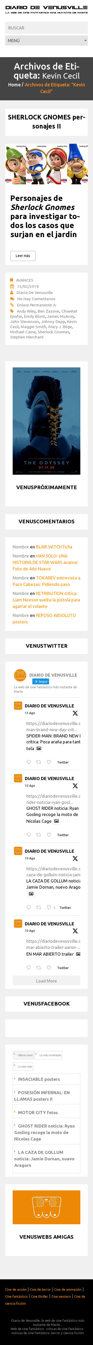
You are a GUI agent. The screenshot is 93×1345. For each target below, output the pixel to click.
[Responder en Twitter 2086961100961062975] (30, 968)
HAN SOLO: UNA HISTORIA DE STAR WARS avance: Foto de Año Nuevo (45, 562)
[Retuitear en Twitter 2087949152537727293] (40, 762)
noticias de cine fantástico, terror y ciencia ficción (47, 1333)
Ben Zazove (48, 311)
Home (14, 84)
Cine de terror (40, 1289)
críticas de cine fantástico (64, 1329)
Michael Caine (23, 331)
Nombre (21, 546)
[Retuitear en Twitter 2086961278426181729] (40, 907)
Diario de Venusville (35, 292)
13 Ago (30, 713)
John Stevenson (24, 321)
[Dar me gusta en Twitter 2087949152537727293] (50, 762)
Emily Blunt (34, 316)
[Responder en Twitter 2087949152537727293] (30, 762)
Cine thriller (39, 1296)
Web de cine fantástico (27, 1329)
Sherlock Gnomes (53, 331)
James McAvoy (60, 316)
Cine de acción (16, 1289)
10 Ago (30, 785)
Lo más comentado (50, 1055)
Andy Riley (26, 311)
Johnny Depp (53, 321)
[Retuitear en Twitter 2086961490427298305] (40, 835)
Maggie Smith (33, 326)
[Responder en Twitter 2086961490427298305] (30, 835)
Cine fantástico (16, 1296)
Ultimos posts (25, 1055)
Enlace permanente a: (36, 305)
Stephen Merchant (27, 337)
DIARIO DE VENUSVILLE (49, 705)
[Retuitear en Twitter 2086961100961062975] (40, 968)
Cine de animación (67, 1289)
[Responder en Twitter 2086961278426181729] (30, 907)
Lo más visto (25, 1066)
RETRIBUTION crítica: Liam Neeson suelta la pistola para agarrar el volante (46, 600)
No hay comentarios (36, 298)
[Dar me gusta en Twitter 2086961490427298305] (50, 835)
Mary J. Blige (60, 326)
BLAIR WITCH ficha (54, 546)
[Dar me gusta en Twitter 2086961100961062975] (50, 968)
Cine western (61, 1296)
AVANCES (24, 280)
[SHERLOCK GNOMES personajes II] (46, 164)
